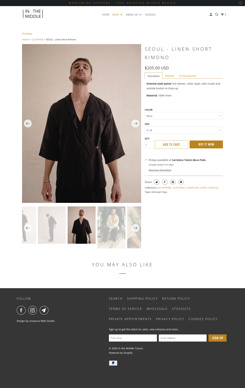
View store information (160, 170)
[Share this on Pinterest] (172, 182)
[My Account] (211, 14)
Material (169, 75)
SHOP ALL (213, 187)
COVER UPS (193, 187)
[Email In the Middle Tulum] (45, 310)
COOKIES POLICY (203, 319)
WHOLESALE (157, 309)
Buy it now (206, 144)
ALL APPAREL (164, 187)
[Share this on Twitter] (156, 182)
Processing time (187, 75)
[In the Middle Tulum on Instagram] (33, 310)
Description (154, 76)
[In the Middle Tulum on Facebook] (22, 310)
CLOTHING (37, 39)
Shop (116, 14)
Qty (147, 138)
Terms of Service (125, 309)
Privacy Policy (170, 319)
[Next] (135, 123)
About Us (132, 14)
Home (106, 14)
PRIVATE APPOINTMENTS (130, 319)
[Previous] (28, 123)
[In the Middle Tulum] (33, 14)
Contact (150, 14)
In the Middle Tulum (130, 348)
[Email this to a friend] (180, 182)
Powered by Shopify (121, 352)
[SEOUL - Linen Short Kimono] (81, 123)
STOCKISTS (181, 309)
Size (147, 124)
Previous (27, 33)
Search (116, 299)
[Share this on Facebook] (164, 182)
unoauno (34, 321)
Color (149, 109)
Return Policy (176, 299)
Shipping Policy (142, 299)
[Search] (217, 14)
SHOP (203, 187)
